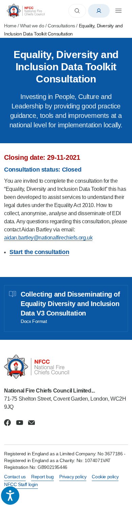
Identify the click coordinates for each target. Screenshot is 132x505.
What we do (32, 25)
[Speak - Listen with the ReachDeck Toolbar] (10, 495)
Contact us (15, 476)
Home (10, 25)
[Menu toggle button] (118, 11)
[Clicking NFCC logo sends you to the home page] (66, 367)
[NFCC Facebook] (7, 422)
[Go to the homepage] (26, 11)
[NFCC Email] (31, 422)
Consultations (61, 25)
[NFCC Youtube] (19, 422)
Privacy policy (72, 476)
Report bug (42, 476)
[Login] (99, 11)
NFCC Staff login (21, 484)
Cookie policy (105, 476)
